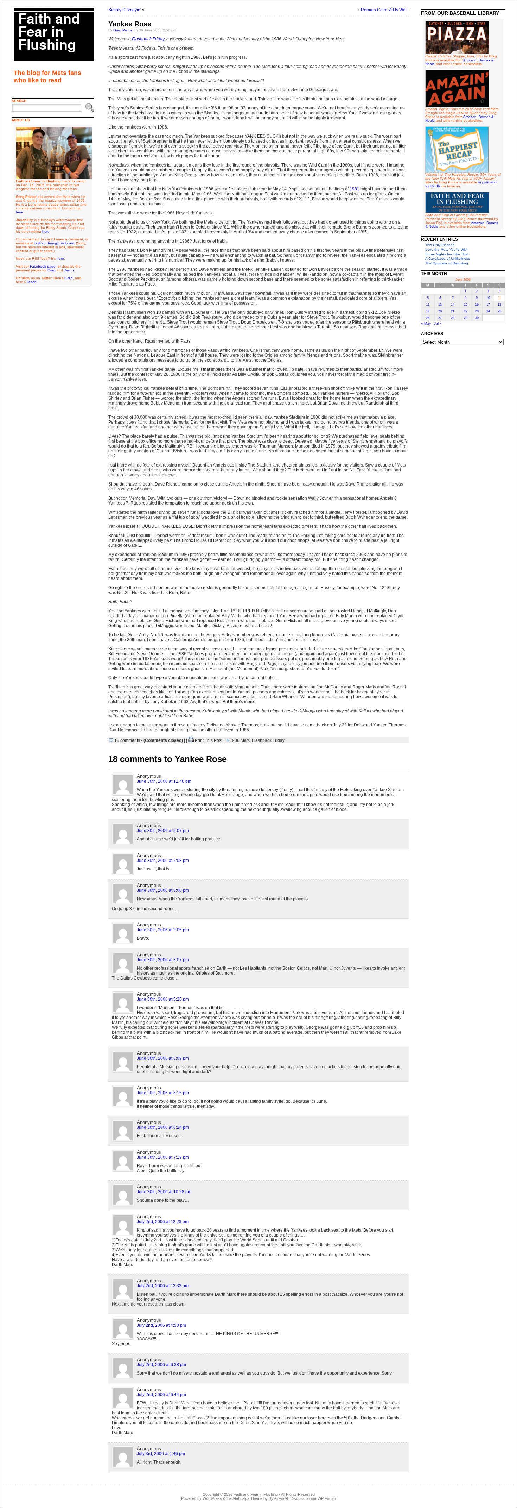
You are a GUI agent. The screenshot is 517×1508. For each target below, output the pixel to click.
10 (488, 298)
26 (427, 318)
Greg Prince (123, 30)
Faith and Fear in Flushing (256, 1494)
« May (426, 323)
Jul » (438, 323)
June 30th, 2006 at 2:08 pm (163, 860)
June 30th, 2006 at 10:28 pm (164, 1191)
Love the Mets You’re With (446, 249)
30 (477, 318)
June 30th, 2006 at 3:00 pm (163, 890)
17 (488, 304)
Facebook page (43, 266)
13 (440, 304)
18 (499, 304)
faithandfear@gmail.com (54, 243)
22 (465, 311)
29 (465, 318)
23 (477, 311)
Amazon (470, 60)
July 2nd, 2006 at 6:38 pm (161, 1364)
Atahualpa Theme (247, 1498)
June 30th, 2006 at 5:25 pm (163, 999)
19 (427, 311)
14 (452, 304)
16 (477, 304)
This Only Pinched (440, 245)
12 (427, 304)
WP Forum (327, 1498)
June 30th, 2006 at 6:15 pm (163, 1092)
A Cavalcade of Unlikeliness (447, 259)
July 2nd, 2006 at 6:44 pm (161, 1394)
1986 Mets (240, 740)
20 (440, 311)
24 (488, 311)
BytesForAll (278, 1498)
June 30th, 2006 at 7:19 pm (163, 1157)
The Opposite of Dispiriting (446, 263)
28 (452, 318)
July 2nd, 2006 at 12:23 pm (163, 1221)
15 (465, 304)
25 (499, 311)
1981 (354, 189)
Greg (51, 270)
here (19, 212)
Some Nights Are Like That (446, 254)
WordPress (212, 1498)
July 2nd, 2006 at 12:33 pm (163, 1285)
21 (452, 311)
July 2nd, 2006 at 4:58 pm (161, 1325)
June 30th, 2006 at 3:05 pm (163, 929)
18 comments (127, 740)
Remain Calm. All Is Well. (385, 9)
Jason (69, 270)
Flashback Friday (148, 39)
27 (440, 318)
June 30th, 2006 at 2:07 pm (163, 830)
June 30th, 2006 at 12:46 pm (164, 781)
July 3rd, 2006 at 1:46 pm (161, 1453)
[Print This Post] (191, 740)
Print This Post (208, 740)
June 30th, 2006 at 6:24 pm (163, 1127)
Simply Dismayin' (124, 9)
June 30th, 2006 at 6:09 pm (163, 1058)
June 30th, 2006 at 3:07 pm (163, 959)
